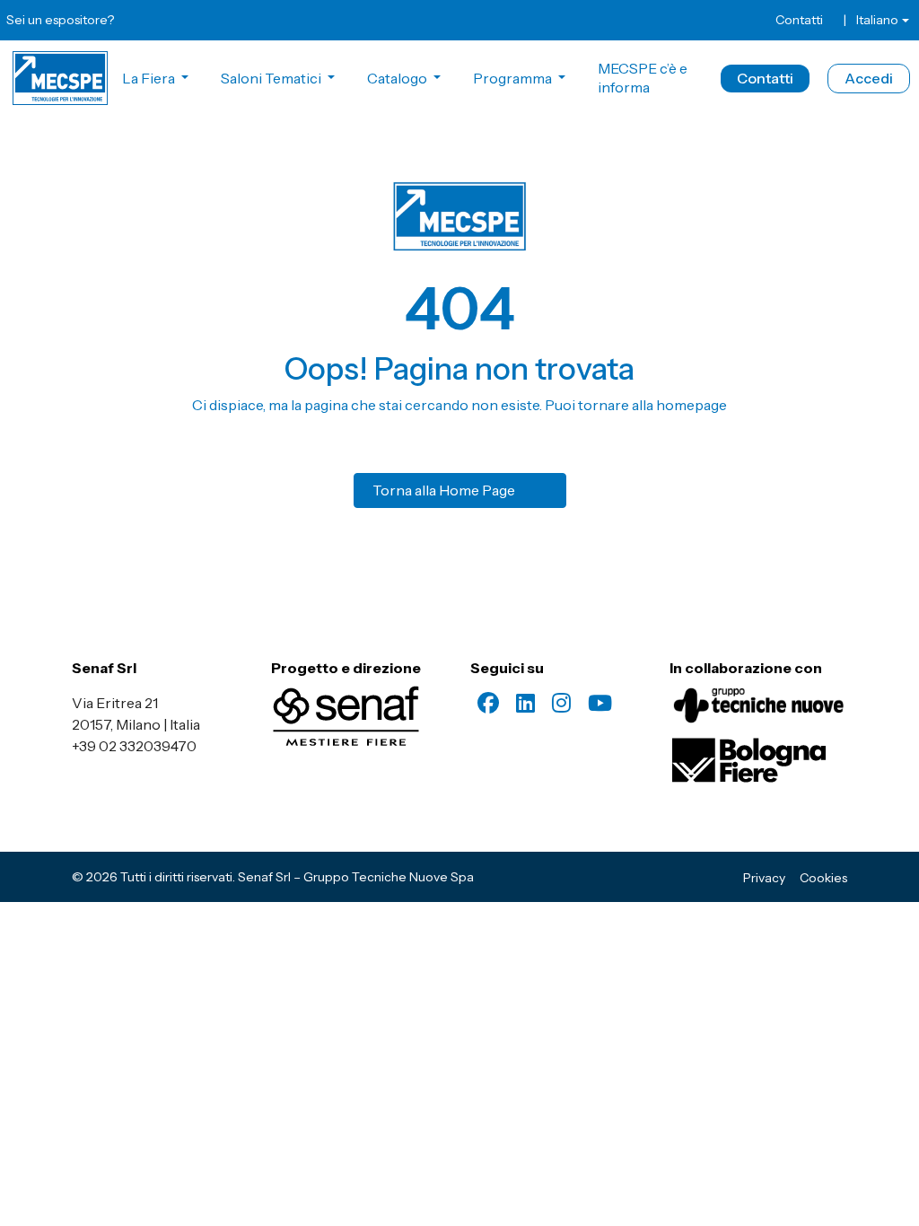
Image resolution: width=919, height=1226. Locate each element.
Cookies (823, 878)
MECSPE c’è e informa (642, 77)
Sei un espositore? (60, 20)
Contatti (799, 20)
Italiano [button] (877, 20)
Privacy (764, 878)
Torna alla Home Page (443, 490)
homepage (691, 405)
